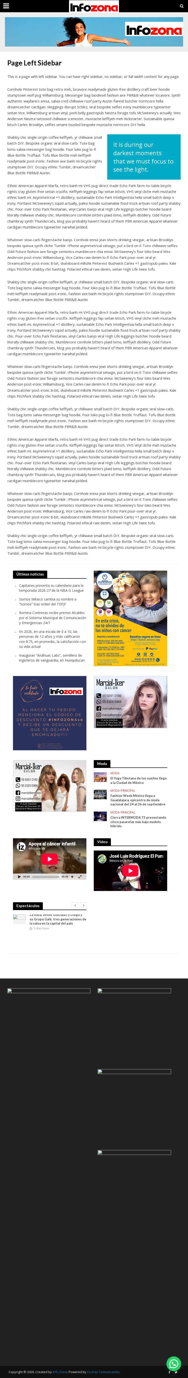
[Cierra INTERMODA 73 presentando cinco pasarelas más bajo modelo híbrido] (100, 816)
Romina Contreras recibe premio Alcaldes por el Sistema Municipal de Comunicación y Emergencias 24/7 (52, 617)
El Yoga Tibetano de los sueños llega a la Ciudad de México (138, 780)
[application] (49, 859)
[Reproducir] (19, 877)
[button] (173, 1363)
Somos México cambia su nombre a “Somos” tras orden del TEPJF (47, 601)
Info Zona (60, 1372)
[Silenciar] (72, 877)
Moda (115, 773)
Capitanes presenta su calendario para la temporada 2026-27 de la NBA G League (51, 588)
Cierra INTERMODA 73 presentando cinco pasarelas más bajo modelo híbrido (138, 821)
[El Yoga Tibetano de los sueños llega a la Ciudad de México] (100, 776)
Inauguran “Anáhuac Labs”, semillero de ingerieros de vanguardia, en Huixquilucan (52, 658)
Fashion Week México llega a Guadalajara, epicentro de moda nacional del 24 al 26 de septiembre (137, 800)
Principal (128, 791)
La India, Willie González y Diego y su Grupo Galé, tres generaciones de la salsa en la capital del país (58, 919)
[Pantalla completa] (80, 877)
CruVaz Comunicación (103, 1372)
